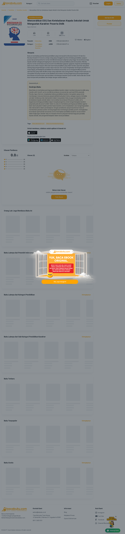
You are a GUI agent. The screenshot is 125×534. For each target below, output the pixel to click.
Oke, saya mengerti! (60, 282)
